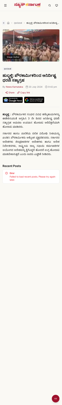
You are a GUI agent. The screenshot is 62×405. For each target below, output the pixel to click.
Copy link (25, 92)
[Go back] (4, 22)
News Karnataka (14, 86)
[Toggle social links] (55, 398)
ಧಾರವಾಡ (18, 23)
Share (11, 92)
